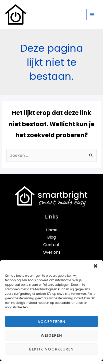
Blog (51, 237)
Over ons (51, 252)
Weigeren (51, 335)
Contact (51, 245)
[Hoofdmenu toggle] (92, 14)
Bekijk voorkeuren (51, 349)
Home (52, 230)
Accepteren (52, 321)
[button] (95, 265)
